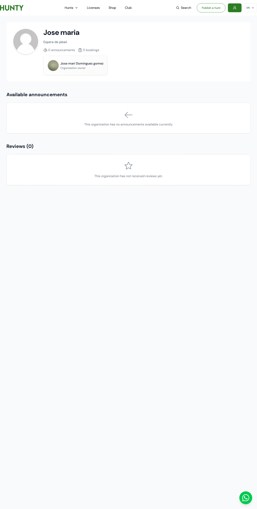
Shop (112, 8)
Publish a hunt (211, 8)
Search (186, 8)
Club (128, 8)
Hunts (69, 8)
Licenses (93, 8)
